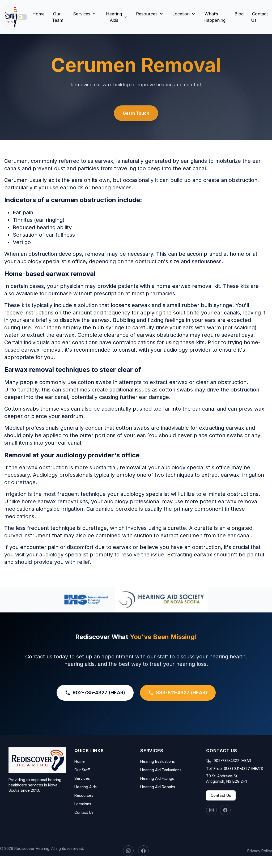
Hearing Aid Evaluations (160, 770)
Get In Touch (136, 113)
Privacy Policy (259, 851)
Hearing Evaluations (157, 761)
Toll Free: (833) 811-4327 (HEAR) (235, 768)
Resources (147, 13)
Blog (239, 13)
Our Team (57, 17)
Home (38, 13)
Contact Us (259, 17)
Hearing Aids (114, 17)
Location (181, 13)
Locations (82, 804)
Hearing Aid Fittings (157, 778)
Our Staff (82, 770)
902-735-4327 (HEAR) (99, 692)
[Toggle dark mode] (22, 17)
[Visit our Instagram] (211, 810)
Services (81, 13)
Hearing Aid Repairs (157, 787)
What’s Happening (214, 17)
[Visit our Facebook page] (225, 810)
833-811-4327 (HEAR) (181, 692)
